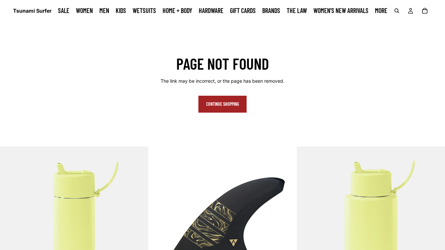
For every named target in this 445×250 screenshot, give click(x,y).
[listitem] (381, 11)
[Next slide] (286, 221)
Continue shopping (222, 104)
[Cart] (425, 11)
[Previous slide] (158, 221)
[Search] (397, 11)
